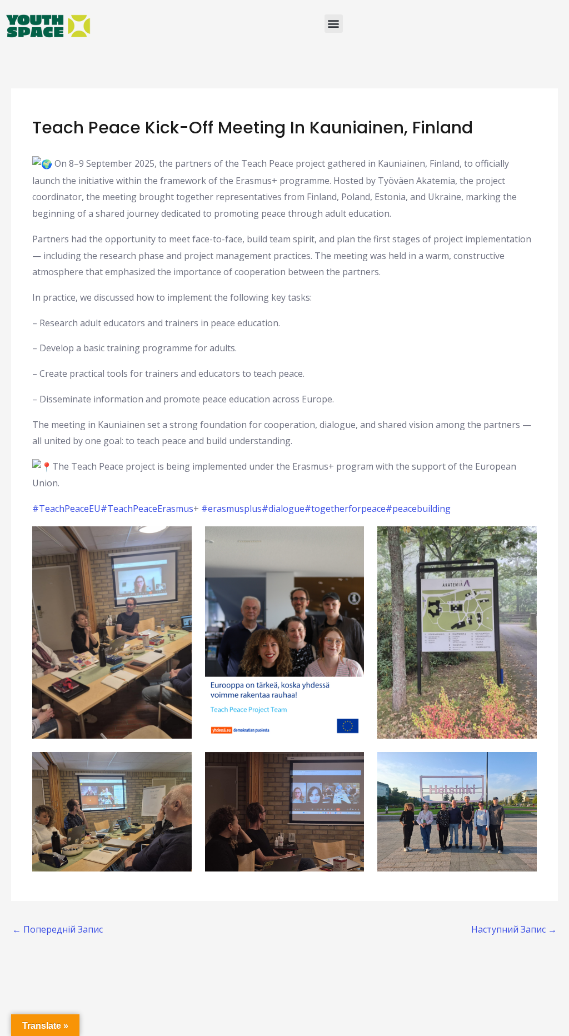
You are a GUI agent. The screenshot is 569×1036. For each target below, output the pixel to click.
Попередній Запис (57, 929)
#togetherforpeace (345, 508)
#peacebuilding (418, 508)
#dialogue (283, 508)
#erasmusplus (231, 508)
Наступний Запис (514, 929)
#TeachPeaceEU (66, 508)
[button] (334, 23)
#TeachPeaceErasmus (147, 508)
